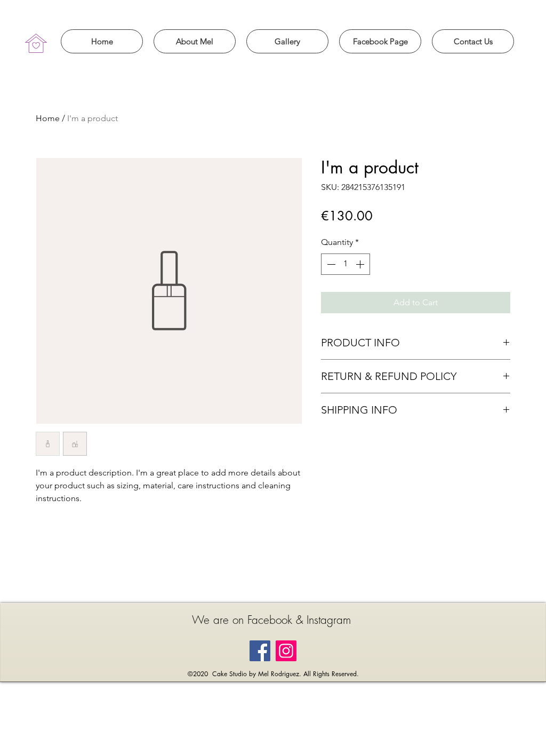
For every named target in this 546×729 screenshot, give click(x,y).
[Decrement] (330, 264)
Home (48, 118)
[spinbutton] (346, 264)
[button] (195, 41)
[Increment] (361, 264)
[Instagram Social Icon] (286, 650)
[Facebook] (260, 650)
